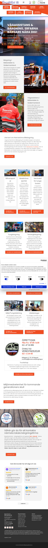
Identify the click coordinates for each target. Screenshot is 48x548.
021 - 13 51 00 (38, 520)
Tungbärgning (38, 515)
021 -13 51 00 (9, 522)
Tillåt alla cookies (39, 286)
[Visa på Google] (26, 469)
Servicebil (33, 518)
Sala (19, 42)
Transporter (40, 517)
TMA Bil (36, 518)
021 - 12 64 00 (33, 436)
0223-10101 (23, 520)
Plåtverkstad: (34, 520)
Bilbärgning (34, 515)
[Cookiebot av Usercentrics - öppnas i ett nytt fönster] (41, 260)
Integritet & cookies (7, 537)
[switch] (18, 279)
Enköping (33, 42)
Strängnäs (15, 42)
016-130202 (24, 516)
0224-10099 (22, 525)
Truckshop (40, 518)
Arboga (38, 40)
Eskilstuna (32, 40)
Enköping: (19, 518)
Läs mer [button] (27, 477)
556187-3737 (9, 524)
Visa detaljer (41, 283)
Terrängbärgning (35, 517)
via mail (11, 523)
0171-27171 (23, 518)
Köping (28, 42)
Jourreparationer (35, 516)
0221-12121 (23, 519)
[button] (23, 2)
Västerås (27, 40)
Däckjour (39, 516)
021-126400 (24, 515)
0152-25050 (24, 526)
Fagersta (23, 42)
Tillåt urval (24, 286)
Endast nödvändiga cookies (8, 286)
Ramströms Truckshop (33, 146)
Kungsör (9, 42)
